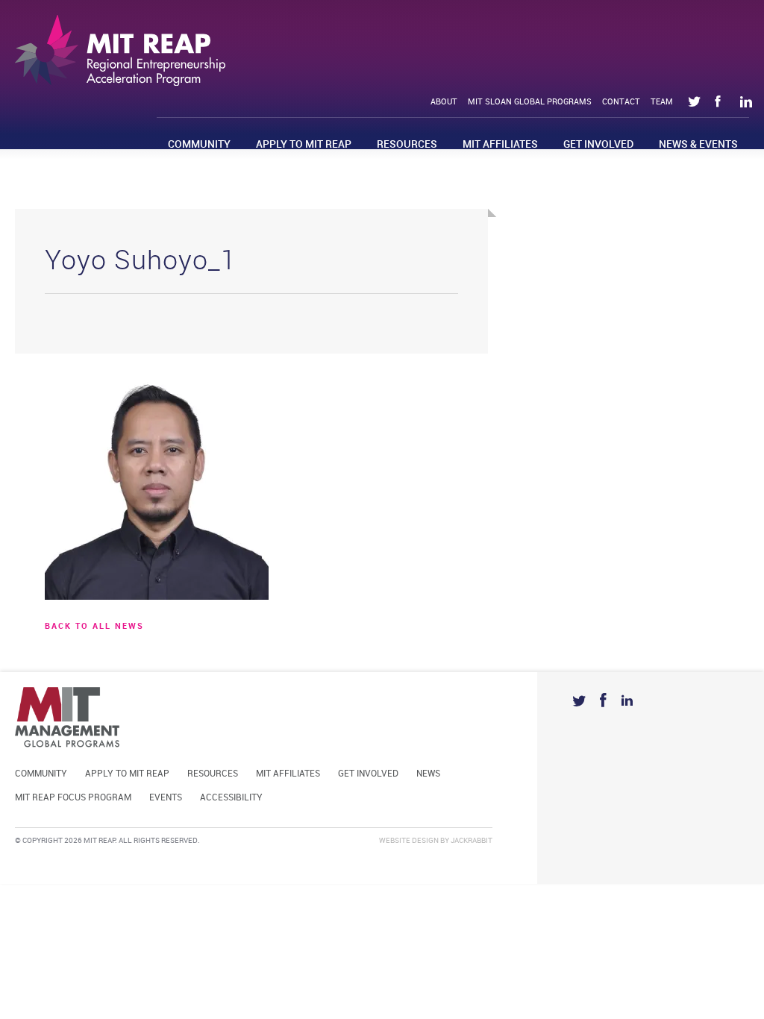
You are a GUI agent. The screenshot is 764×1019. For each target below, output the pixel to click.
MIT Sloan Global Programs (530, 102)
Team (662, 102)
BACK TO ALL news (94, 626)
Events (165, 798)
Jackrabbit (471, 840)
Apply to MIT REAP (303, 144)
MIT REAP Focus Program (73, 798)
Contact (621, 102)
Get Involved (598, 144)
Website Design (409, 840)
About (443, 102)
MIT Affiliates (500, 144)
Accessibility (231, 798)
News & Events (698, 144)
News (428, 774)
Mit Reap (120, 50)
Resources (407, 144)
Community (199, 144)
